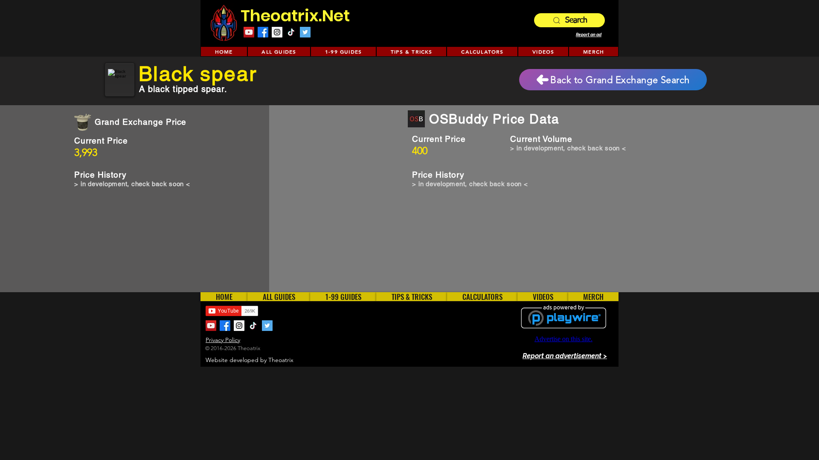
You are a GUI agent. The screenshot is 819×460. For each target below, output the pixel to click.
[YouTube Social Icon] (249, 32)
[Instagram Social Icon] (277, 32)
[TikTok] (291, 32)
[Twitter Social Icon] (305, 32)
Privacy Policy (223, 340)
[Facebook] (263, 32)
